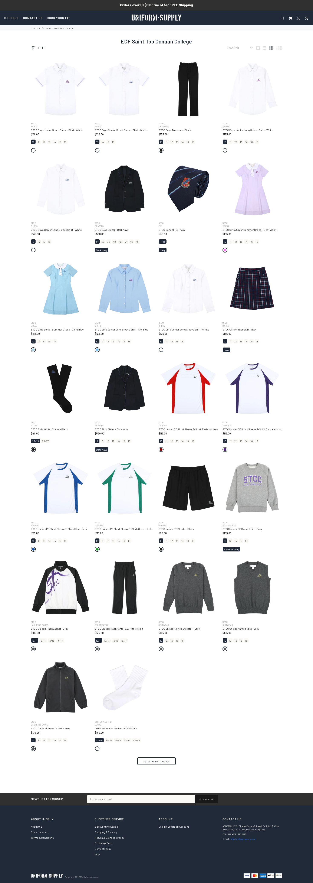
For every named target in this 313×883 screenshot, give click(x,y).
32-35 (99, 740)
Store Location (39, 832)
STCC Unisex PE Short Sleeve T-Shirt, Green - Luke (124, 528)
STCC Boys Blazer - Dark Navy (111, 229)
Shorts (162, 525)
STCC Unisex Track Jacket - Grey (49, 628)
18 (65, 141)
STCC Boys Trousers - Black (175, 129)
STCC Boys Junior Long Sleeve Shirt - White (248, 129)
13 (49, 141)
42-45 (127, 740)
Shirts (34, 126)
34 (97, 241)
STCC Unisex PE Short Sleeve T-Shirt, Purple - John (252, 429)
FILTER (41, 48)
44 (126, 241)
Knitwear (164, 625)
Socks (34, 425)
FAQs (98, 854)
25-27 (45, 441)
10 (33, 141)
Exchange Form (104, 843)
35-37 (109, 740)
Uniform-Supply (103, 721)
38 (108, 241)
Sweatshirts (229, 525)
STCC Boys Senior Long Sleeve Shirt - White (56, 229)
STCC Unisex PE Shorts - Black (176, 528)
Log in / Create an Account (174, 826)
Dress (226, 226)
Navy (162, 250)
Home (34, 27)
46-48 (136, 740)
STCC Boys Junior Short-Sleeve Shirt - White (57, 129)
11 (39, 141)
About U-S (37, 826)
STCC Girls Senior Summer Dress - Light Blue (57, 329)
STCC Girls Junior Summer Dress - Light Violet (249, 229)
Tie (160, 226)
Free (162, 241)
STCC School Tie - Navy (172, 229)
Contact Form (103, 848)
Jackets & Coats (39, 625)
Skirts (226, 326)
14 (55, 141)
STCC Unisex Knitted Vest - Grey (241, 628)
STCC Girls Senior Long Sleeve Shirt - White (184, 329)
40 (114, 241)
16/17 (60, 640)
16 (60, 141)
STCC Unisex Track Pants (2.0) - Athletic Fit (119, 628)
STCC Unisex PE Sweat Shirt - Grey (242, 528)
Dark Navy (101, 250)
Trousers (164, 126)
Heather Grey (231, 549)
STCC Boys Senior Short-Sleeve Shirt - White (121, 129)
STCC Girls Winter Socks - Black (49, 429)
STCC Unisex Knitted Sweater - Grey (179, 628)
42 (120, 241)
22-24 (35, 441)
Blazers (99, 226)
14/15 (51, 640)
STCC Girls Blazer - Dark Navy (111, 429)
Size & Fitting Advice (106, 826)
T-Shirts (163, 425)
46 (131, 241)
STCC (33, 123)
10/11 (34, 640)
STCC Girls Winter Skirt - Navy (240, 329)
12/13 (43, 640)
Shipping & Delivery (106, 832)
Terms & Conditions (42, 837)
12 (44, 141)
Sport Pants (101, 625)
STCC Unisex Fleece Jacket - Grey (50, 728)
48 (137, 241)
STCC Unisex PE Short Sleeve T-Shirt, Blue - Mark (59, 528)
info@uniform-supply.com (243, 839)
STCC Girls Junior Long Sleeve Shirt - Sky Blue (121, 329)
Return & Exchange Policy (109, 837)
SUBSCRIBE (206, 799)
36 (103, 241)
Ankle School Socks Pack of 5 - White (116, 728)
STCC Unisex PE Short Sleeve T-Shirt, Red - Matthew (188, 429)
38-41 (118, 740)
